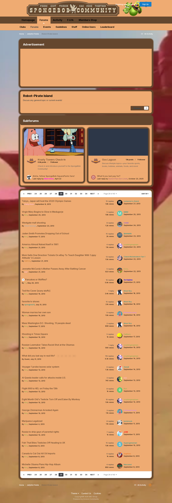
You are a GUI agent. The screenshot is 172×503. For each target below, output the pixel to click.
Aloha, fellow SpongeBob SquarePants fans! (54, 176)
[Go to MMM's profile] (119, 213)
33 (81, 194)
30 (66, 194)
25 (41, 194)
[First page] (24, 193)
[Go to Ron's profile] (119, 390)
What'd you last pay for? (108, 176)
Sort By (144, 194)
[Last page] (98, 193)
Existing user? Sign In (126, 4)
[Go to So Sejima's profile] (119, 281)
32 (76, 194)
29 (61, 194)
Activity (57, 20)
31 (71, 194)
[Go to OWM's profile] (119, 224)
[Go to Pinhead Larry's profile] (119, 314)
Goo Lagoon (109, 159)
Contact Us (86, 493)
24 (36, 194)
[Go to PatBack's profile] (119, 335)
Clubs (23, 27)
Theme (74, 493)
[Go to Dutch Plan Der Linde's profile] (93, 177)
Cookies (97, 493)
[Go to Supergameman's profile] (119, 444)
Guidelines (61, 27)
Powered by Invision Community (86, 499)
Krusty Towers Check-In (52, 159)
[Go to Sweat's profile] (119, 368)
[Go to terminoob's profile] (119, 422)
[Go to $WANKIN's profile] (119, 235)
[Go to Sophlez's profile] (119, 455)
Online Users (89, 27)
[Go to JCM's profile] (119, 433)
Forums (44, 20)
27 (51, 194)
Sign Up (145, 4)
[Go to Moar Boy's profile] (119, 292)
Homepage (28, 20)
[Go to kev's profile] (119, 379)
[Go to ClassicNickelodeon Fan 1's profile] (119, 258)
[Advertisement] (69, 67)
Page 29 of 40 (110, 194)
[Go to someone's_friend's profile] (119, 202)
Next (92, 194)
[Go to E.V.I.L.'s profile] (119, 270)
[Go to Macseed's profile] (119, 466)
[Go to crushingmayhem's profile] (119, 246)
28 (56, 194)
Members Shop (88, 20)
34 (86, 194)
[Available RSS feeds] (150, 485)
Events (47, 27)
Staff (74, 27)
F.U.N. (70, 20)
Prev (29, 194)
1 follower (54, 162)
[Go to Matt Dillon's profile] (29, 177)
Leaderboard (107, 27)
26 (46, 194)
